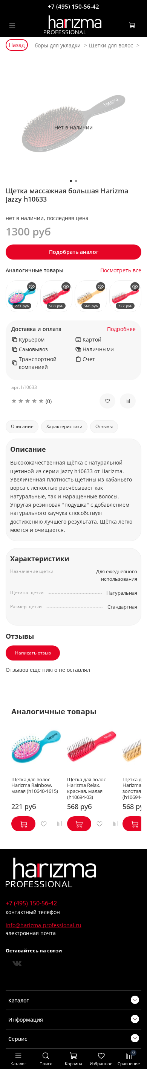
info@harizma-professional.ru (43, 925)
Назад (17, 45)
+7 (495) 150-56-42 (73, 6)
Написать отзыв (33, 653)
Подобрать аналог (73, 251)
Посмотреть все (120, 270)
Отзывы (104, 426)
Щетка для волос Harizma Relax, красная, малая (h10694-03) (86, 788)
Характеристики (64, 426)
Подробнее (121, 329)
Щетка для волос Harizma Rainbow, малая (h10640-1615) (34, 785)
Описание (22, 426)
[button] (49, 401)
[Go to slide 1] (71, 181)
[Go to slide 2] (76, 181)
